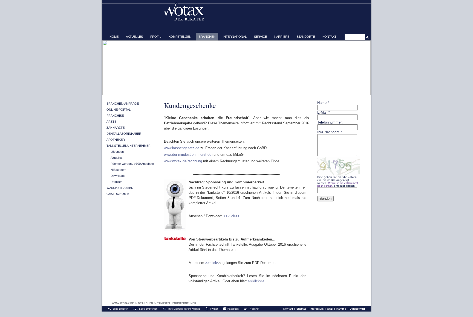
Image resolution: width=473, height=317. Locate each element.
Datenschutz (357, 308)
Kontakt (329, 36)
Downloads (118, 175)
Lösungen (117, 151)
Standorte (306, 36)
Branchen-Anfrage (122, 103)
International (235, 36)
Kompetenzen (180, 36)
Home (114, 36)
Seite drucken (120, 308)
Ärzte (111, 121)
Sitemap (301, 308)
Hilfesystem (118, 169)
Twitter (214, 308)
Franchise (115, 115)
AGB (330, 308)
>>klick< (212, 263)
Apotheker (115, 139)
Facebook (233, 308)
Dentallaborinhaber (123, 133)
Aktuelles (134, 36)
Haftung (341, 308)
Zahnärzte (115, 127)
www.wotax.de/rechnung (183, 161)
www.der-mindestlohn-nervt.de (187, 154)
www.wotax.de (123, 303)
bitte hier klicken (344, 185)
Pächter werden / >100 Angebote (132, 163)
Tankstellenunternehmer (128, 145)
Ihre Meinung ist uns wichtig (184, 308)
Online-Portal (118, 109)
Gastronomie (117, 193)
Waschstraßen (119, 187)
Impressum (317, 308)
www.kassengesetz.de (181, 148)
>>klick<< (231, 216)
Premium (116, 181)
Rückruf (254, 308)
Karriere (281, 36)
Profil (155, 36)
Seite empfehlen (148, 308)
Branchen (207, 36)
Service (260, 36)
